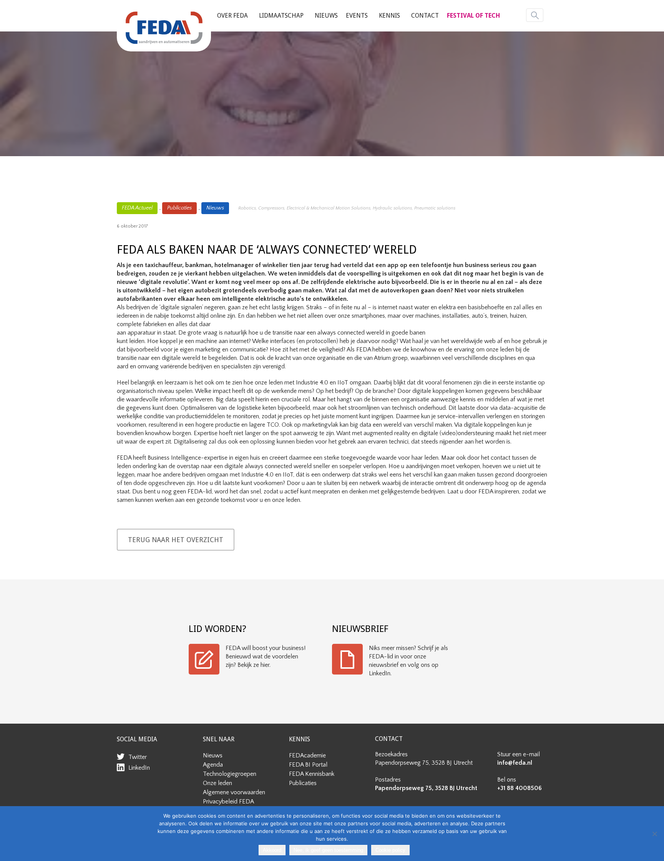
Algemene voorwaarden (234, 792)
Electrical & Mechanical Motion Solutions (328, 208)
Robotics (247, 208)
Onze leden (217, 783)
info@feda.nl (514, 762)
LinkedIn (139, 767)
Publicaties (179, 208)
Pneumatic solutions (434, 208)
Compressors (271, 208)
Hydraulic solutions (392, 208)
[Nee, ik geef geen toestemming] (654, 834)
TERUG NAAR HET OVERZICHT (175, 540)
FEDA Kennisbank (311, 773)
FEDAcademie (307, 755)
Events (357, 15)
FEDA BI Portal (308, 764)
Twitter (137, 757)
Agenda (213, 764)
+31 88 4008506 (519, 788)
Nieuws (326, 15)
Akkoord (272, 850)
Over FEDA (232, 15)
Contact (425, 15)
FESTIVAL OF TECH (473, 15)
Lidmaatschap (281, 15)
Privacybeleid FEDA (228, 801)
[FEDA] (164, 27)
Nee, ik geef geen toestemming (328, 850)
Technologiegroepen (229, 773)
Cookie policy (390, 850)
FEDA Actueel (137, 208)
